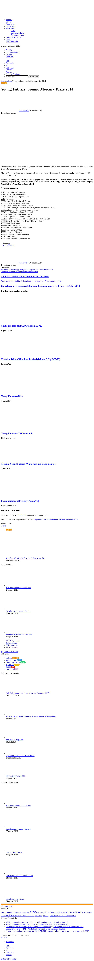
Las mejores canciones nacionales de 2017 (72, 931)
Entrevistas (10, 26)
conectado (22, 515)
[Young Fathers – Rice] (25, 391)
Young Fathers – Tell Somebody (17, 433)
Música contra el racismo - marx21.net (20, 922)
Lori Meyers (30, 915)
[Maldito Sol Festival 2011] (19, 774)
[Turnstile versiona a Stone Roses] (19, 585)
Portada (9, 50)
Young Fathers (8, 245)
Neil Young (46, 915)
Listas (13, 31)
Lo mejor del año (17, 33)
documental (54, 912)
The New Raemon (61, 915)
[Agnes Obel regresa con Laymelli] (19, 632)
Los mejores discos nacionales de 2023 (68, 927)
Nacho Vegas (38, 916)
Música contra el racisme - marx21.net (20, 924)
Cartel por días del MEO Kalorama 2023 (21, 325)
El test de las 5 (63, 912)
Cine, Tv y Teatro (13, 662)
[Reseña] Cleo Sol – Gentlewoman (19, 876)
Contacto (9, 57)
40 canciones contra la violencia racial (52, 922)
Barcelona (5, 912)
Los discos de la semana (15, 899)
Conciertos (10, 24)
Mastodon (10, 942)
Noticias (9, 20)
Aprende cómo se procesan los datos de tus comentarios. (56, 519)
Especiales (10, 28)
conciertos (10, 669)
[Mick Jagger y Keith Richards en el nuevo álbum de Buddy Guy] (19, 714)
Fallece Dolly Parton (14, 852)
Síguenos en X (6, 906)
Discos (8, 22)
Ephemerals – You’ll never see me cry (20, 756)
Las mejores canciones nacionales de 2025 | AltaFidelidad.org (29, 931)
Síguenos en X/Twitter (9, 652)
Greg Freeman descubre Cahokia (18, 611)
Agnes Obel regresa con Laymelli (19, 634)
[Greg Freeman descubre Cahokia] (19, 609)
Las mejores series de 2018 (54, 929)
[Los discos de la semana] (19, 897)
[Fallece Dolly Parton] (19, 850)
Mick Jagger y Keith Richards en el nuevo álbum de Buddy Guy (31, 716)
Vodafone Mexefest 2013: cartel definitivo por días (25, 558)
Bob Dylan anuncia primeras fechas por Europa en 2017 (27, 693)
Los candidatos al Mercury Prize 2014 (20, 501)
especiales (10, 665)
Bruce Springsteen (24, 912)
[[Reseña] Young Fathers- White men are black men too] (25, 459)
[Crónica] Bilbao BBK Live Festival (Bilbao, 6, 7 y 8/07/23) (30, 359)
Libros (8, 39)
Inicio (3, 81)
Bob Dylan (14, 912)
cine (33, 912)
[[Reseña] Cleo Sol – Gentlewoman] (19, 873)
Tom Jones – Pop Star (14, 740)
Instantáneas (75, 912)
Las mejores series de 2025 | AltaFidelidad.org (23, 929)
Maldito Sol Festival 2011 (16, 776)
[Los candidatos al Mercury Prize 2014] (24, 496)
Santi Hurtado (24, 111)
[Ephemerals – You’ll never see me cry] (19, 753)
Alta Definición (12, 42)
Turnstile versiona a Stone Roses (18, 588)
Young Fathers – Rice (12, 396)
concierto (39, 912)
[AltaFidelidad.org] (31, 15)
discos (8, 667)
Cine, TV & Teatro (13, 37)
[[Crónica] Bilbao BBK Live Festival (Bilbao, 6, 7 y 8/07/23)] (25, 354)
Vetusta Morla (71, 916)
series (53, 915)
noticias (9, 81)
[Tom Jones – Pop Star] (19, 737)
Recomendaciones (18, 35)
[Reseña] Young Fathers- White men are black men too (28, 464)
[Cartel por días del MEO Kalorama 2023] (25, 321)
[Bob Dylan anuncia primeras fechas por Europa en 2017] (19, 691)
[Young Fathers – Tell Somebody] (25, 429)
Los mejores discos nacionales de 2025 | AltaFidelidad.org (28, 927)
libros (12, 915)
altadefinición (11, 660)
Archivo (9, 54)
